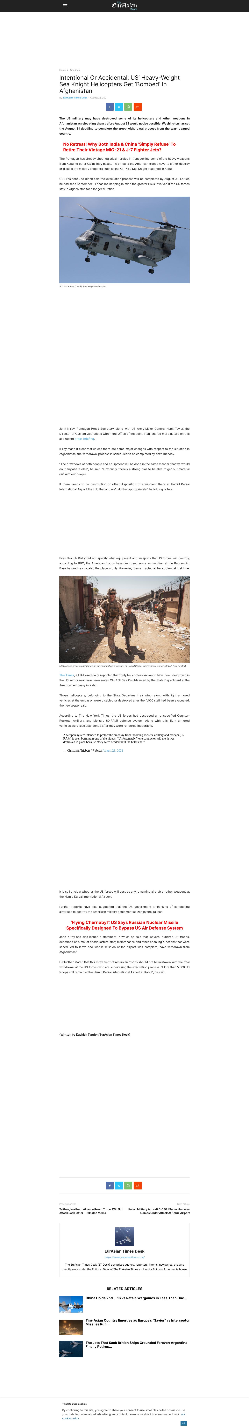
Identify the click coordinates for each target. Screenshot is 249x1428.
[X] (119, 107)
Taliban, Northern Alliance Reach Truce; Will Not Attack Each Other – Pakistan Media (91, 1211)
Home (62, 70)
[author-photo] (124, 1246)
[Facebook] (110, 107)
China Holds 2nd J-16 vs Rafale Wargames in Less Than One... (136, 1298)
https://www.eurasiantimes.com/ (125, 1257)
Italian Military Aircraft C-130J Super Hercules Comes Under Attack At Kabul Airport (159, 1211)
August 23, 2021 (113, 750)
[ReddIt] (138, 107)
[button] (65, 6)
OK (183, 1423)
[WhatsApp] (128, 107)
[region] (124, 41)
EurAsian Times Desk (75, 97)
